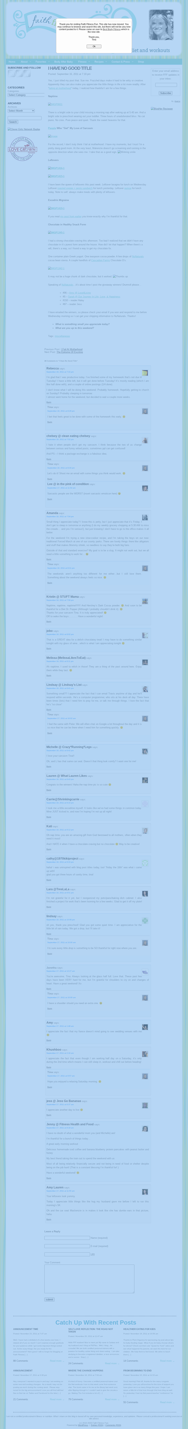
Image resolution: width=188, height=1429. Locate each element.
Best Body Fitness (112, 29)
